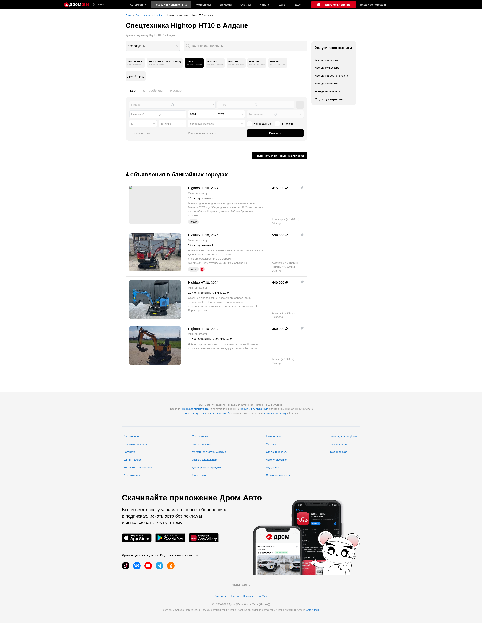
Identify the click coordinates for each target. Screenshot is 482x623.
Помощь (234, 596)
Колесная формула (202, 123)
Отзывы (245, 4)
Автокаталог (199, 475)
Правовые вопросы (278, 475)
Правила (248, 596)
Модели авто (240, 584)
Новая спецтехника (195, 413)
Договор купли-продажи (206, 467)
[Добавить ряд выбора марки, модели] (300, 105)
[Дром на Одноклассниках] (171, 565)
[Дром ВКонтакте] (137, 565)
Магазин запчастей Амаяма (209, 451)
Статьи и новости (276, 451)
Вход (373, 4)
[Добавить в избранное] (302, 187)
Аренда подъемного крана (331, 75)
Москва (99, 4)
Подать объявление (136, 443)
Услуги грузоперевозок (329, 99)
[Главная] (76, 4)
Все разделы (136, 46)
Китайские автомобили (138, 467)
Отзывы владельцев (204, 459)
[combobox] (153, 46)
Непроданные (262, 123)
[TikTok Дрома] (125, 565)
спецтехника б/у (220, 413)
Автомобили (138, 4)
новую (244, 408)
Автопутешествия (277, 459)
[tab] (132, 92)
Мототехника (200, 436)
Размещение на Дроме (344, 436)
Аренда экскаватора (327, 91)
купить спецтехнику (274, 413)
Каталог (265, 4)
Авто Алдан (312, 610)
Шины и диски (132, 459)
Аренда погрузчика (326, 83)
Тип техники (256, 114)
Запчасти (226, 4)
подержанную (259, 408)
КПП (134, 123)
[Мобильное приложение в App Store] (137, 538)
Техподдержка (338, 451)
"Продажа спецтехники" (195, 408)
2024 (193, 114)
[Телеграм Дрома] (159, 565)
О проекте (220, 596)
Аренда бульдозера (327, 67)
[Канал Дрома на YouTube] (148, 565)
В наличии (287, 123)
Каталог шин (273, 436)
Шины (282, 4)
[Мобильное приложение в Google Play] (170, 538)
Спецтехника (132, 475)
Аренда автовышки (326, 59)
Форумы (271, 443)
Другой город (135, 76)
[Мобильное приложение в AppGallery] (204, 538)
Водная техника (201, 443)
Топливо (166, 123)
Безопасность (338, 443)
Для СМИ (262, 596)
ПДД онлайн (273, 467)
